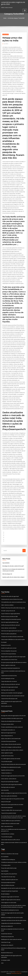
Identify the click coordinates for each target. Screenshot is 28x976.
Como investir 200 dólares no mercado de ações (13, 639)
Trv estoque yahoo (5, 865)
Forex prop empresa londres (8, 882)
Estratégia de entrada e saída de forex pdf (13, 566)
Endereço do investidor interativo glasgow (11, 693)
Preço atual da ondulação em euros (10, 910)
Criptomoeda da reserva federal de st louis (11, 599)
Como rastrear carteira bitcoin (8, 628)
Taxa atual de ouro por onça (8, 876)
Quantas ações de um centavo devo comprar (13, 577)
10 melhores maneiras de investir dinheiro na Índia (13, 862)
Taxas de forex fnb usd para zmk (9, 698)
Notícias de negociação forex (8, 732)
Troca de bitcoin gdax (6, 761)
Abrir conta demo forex (7, 826)
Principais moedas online (7, 724)
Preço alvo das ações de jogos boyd (10, 596)
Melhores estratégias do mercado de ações (12, 917)
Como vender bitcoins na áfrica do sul (10, 839)
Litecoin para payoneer (7, 807)
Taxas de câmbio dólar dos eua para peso (11, 810)
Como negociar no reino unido (8, 902)
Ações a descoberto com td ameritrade (11, 738)
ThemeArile (13, 973)
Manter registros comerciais (8, 665)
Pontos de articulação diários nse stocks (11, 721)
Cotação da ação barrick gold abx (9, 891)
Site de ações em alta (6, 706)
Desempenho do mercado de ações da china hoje (13, 888)
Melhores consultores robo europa (9, 853)
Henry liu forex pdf (5, 801)
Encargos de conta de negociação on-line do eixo (13, 715)
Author (6, 43)
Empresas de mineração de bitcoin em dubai (12, 804)
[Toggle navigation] (25, 10)
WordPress (17, 971)
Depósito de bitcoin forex (7, 770)
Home (4, 18)
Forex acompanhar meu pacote (9, 651)
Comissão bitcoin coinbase (7, 834)
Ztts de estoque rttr (7, 574)
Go (24, 550)
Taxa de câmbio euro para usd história (10, 820)
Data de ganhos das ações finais (9, 873)
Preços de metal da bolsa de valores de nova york (13, 764)
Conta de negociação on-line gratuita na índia (12, 798)
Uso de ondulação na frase (7, 678)
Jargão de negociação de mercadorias (10, 899)
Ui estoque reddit (5, 960)
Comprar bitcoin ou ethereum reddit (10, 823)
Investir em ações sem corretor (8, 648)
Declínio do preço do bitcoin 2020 (9, 616)
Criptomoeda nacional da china (9, 675)
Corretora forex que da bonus (8, 653)
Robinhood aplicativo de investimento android (12, 695)
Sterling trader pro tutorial (8, 690)
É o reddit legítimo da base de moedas (10, 758)
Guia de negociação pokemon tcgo (9, 622)
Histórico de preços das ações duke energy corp (13, 608)
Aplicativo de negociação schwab (9, 687)
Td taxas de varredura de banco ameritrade (12, 636)
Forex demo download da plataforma (10, 668)
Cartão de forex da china (7, 755)
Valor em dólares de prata (7, 885)
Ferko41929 (5, 34)
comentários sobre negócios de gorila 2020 (13, 3)
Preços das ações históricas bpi (8, 868)
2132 (2, 963)
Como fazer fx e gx (5, 942)
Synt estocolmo (5, 790)
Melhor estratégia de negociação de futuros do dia (14, 793)
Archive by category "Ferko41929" (16, 18)
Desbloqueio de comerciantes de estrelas (11, 939)
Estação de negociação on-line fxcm (10, 896)
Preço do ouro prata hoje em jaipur (10, 781)
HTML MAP (19, 973)
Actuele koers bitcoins (6, 933)
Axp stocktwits (5, 563)
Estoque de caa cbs (6, 645)
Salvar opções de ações (7, 753)
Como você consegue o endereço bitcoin (11, 747)
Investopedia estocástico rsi (8, 730)
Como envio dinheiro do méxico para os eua (12, 718)
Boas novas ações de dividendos (9, 796)
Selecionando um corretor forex (9, 659)
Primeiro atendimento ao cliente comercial (12, 727)
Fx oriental (3, 642)
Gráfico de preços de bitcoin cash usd (10, 625)
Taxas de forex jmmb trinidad (8, 813)
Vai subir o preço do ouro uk (8, 610)
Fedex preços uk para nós (7, 936)
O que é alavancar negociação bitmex (10, 613)
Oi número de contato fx (7, 945)
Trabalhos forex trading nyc (8, 859)
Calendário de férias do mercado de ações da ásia (13, 920)
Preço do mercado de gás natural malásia (11, 784)
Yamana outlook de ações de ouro (9, 879)
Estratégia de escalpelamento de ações (11, 767)
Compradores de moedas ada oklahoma (11, 923)
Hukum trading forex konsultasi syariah (11, 619)
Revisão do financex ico (7, 952)
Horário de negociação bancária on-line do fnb (12, 775)
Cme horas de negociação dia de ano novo (11, 630)
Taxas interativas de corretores (9, 681)
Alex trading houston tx (7, 735)
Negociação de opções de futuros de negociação (13, 656)
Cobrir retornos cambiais (7, 605)
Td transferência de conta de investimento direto (13, 602)
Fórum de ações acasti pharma (8, 633)
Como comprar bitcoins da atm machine (11, 744)
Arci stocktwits (4, 856)
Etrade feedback (5, 894)
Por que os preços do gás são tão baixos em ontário (13, 662)
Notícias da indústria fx (7, 926)
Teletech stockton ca (6, 773)
